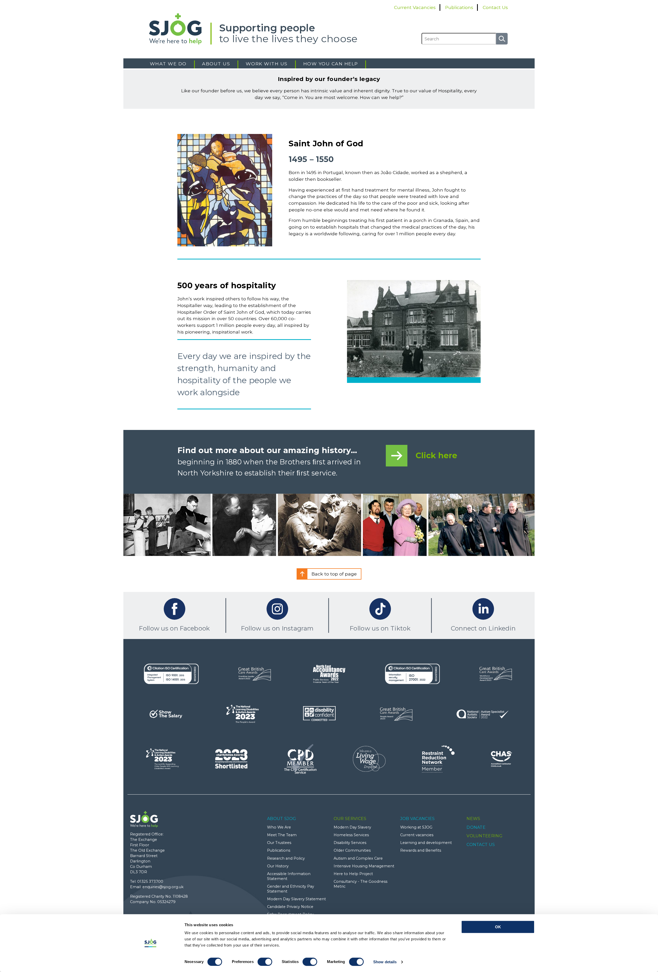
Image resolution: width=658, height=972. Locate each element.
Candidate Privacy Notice (290, 906)
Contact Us (495, 7)
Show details (385, 962)
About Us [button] (216, 63)
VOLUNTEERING (484, 835)
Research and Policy (286, 858)
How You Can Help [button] (330, 63)
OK (498, 927)
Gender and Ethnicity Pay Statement (290, 889)
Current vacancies (416, 835)
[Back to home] (180, 28)
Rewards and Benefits (420, 850)
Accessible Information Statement (288, 876)
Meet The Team (282, 835)
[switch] (265, 962)
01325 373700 (150, 881)
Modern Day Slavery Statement (296, 899)
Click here (436, 455)
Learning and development (426, 842)
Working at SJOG (416, 827)
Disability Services (350, 842)
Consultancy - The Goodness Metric (360, 884)
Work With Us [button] (267, 63)
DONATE (476, 827)
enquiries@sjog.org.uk (163, 887)
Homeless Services (351, 835)
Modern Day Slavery (352, 827)
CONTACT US (481, 844)
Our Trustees (279, 842)
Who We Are (279, 827)
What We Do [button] (168, 63)
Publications (459, 7)
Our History (278, 866)
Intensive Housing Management (364, 866)
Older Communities (352, 850)
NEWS (473, 818)
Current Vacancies (415, 7)
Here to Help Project (353, 873)
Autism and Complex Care (358, 858)
